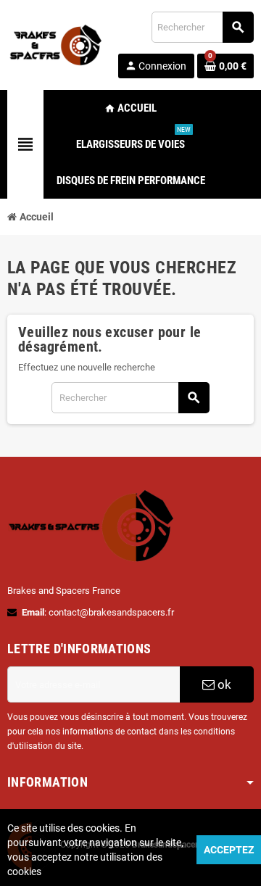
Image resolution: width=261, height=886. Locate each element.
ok (223, 684)
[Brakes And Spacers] (56, 43)
